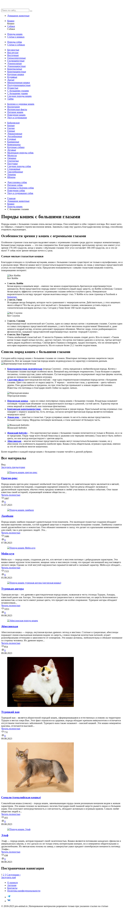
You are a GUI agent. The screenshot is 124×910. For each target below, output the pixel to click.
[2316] (40, 791)
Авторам (11, 885)
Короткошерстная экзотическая (24, 369)
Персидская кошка (17, 401)
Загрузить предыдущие (13, 467)
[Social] (9, 897)
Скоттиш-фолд (15, 379)
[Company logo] (16, 7)
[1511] (40, 706)
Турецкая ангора (12, 588)
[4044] (22, 620)
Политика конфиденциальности (23, 890)
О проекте (12, 882)
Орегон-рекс (9, 478)
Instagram (12, 297)
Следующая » (14, 874)
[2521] (34, 583)
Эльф (4, 835)
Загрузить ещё (8, 877)
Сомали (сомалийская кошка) (21, 797)
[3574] (20, 510)
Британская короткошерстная (24, 409)
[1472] (18, 829)
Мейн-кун (7, 553)
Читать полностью (10, 495)
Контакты (12, 888)
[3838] (22, 472)
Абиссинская (14, 441)
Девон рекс (13, 417)
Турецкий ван (10, 712)
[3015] (21, 548)
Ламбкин (7, 516)
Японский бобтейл (17, 433)
